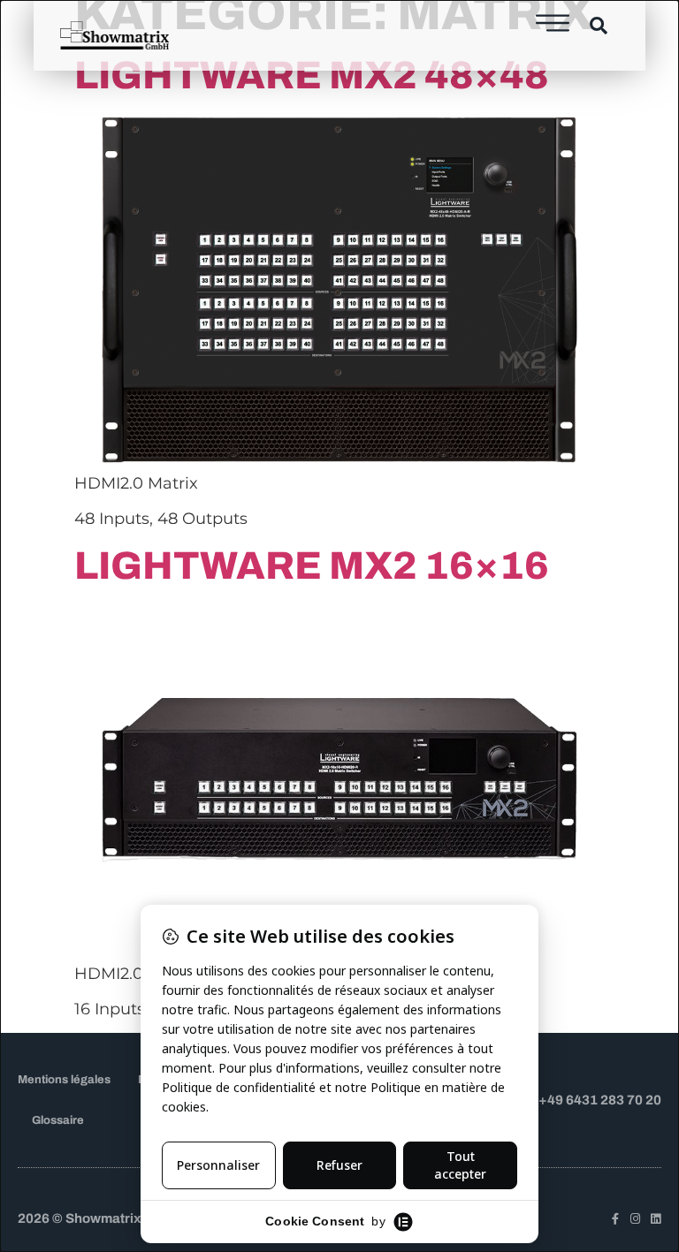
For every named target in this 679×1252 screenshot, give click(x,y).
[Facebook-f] (615, 1219)
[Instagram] (635, 1219)
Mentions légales (64, 1080)
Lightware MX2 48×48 (311, 75)
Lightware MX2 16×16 (311, 565)
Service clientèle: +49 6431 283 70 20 (543, 1100)
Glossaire (58, 1120)
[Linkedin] (655, 1219)
